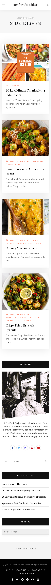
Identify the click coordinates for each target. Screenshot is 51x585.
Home (7, 570)
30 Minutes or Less (17, 161)
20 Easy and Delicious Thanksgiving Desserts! (24, 496)
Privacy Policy (25, 574)
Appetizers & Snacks (18, 317)
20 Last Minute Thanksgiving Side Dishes (22, 490)
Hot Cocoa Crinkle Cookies (15, 484)
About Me (20, 570)
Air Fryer (38, 161)
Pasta (20, 243)
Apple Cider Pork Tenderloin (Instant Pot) (22, 503)
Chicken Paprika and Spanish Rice (18, 509)
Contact (37, 570)
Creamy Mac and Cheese (22, 248)
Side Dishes (12, 85)
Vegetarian (24, 320)
